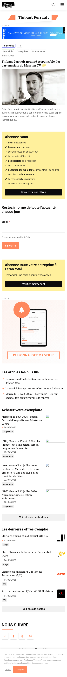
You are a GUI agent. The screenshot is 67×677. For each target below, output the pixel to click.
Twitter (22, 636)
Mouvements (38, 51)
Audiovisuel (8, 45)
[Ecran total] (8, 5)
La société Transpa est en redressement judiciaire (34, 388)
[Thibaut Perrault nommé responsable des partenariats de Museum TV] (33, 114)
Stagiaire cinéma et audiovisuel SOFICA (25, 536)
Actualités (8, 51)
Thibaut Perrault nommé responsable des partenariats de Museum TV (31, 63)
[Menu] (62, 4)
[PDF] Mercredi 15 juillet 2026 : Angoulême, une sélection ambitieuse (20, 494)
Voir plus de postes (33, 608)
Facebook (13, 636)
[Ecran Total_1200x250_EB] (33, 33)
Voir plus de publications (33, 517)
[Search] (53, 4)
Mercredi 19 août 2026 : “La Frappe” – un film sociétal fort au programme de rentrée (32, 396)
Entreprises (22, 51)
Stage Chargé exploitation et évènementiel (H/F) (26, 553)
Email (6, 221)
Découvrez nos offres (33, 192)
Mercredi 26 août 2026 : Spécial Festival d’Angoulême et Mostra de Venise (22, 420)
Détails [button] (8, 670)
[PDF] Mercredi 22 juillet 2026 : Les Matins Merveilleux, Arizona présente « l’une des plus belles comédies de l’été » (20, 471)
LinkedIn (5, 636)
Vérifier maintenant (33, 284)
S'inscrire (10, 245)
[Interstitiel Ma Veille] (33, 331)
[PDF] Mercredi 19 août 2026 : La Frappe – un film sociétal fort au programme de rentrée (21, 444)
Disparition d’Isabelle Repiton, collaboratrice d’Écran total (32, 381)
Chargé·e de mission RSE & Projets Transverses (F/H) (22, 573)
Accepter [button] (20, 670)
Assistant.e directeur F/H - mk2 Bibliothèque (27, 591)
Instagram (30, 636)
